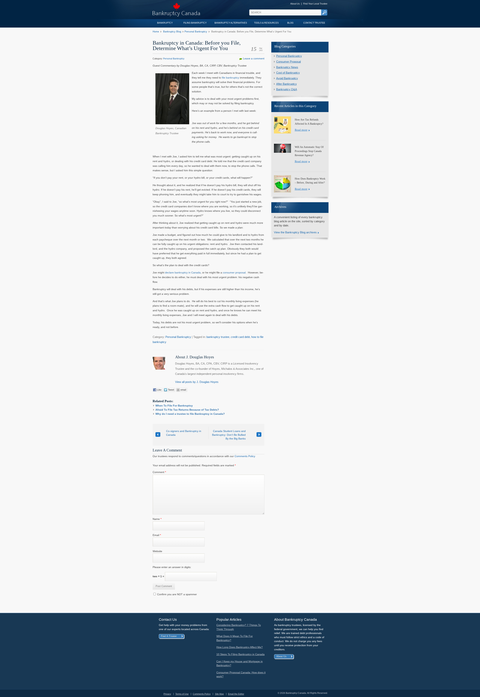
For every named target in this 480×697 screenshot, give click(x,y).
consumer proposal (234, 272)
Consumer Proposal (288, 61)
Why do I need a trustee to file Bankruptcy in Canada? (190, 413)
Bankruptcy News (287, 67)
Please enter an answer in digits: (172, 567)
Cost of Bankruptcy (288, 72)
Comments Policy (245, 456)
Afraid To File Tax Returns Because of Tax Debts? (187, 409)
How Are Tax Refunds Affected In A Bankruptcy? (309, 121)
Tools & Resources (266, 23)
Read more (301, 129)
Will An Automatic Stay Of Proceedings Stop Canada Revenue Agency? (309, 150)
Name (157, 518)
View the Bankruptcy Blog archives (295, 232)
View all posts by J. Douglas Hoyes (196, 381)
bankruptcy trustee (217, 336)
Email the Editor (236, 694)
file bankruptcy (230, 77)
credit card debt (240, 336)
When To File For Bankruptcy (174, 405)
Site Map (219, 694)
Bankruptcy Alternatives (230, 23)
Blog (290, 23)
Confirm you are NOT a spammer (176, 594)
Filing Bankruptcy (195, 23)
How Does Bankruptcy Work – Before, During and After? (310, 180)
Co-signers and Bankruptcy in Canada (183, 433)
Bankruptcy (165, 23)
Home (156, 31)
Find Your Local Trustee (315, 3)
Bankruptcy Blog (172, 31)
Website (157, 551)
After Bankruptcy (286, 83)
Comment (159, 472)
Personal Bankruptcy (195, 31)
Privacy (167, 694)
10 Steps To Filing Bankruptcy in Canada (240, 654)
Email (157, 535)
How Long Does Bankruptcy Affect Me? (239, 647)
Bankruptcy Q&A (286, 89)
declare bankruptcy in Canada (183, 272)
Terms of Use (182, 694)
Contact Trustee (314, 23)
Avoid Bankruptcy (287, 78)
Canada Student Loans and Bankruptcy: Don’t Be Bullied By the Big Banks (229, 435)
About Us (295, 3)
